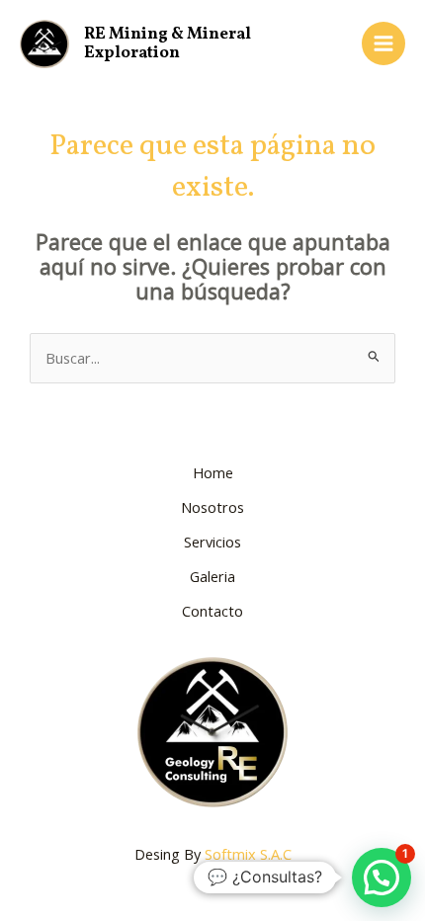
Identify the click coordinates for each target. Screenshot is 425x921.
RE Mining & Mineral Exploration (167, 44)
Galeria (212, 576)
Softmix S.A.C (248, 854)
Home (213, 472)
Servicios (212, 541)
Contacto (212, 611)
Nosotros (212, 507)
